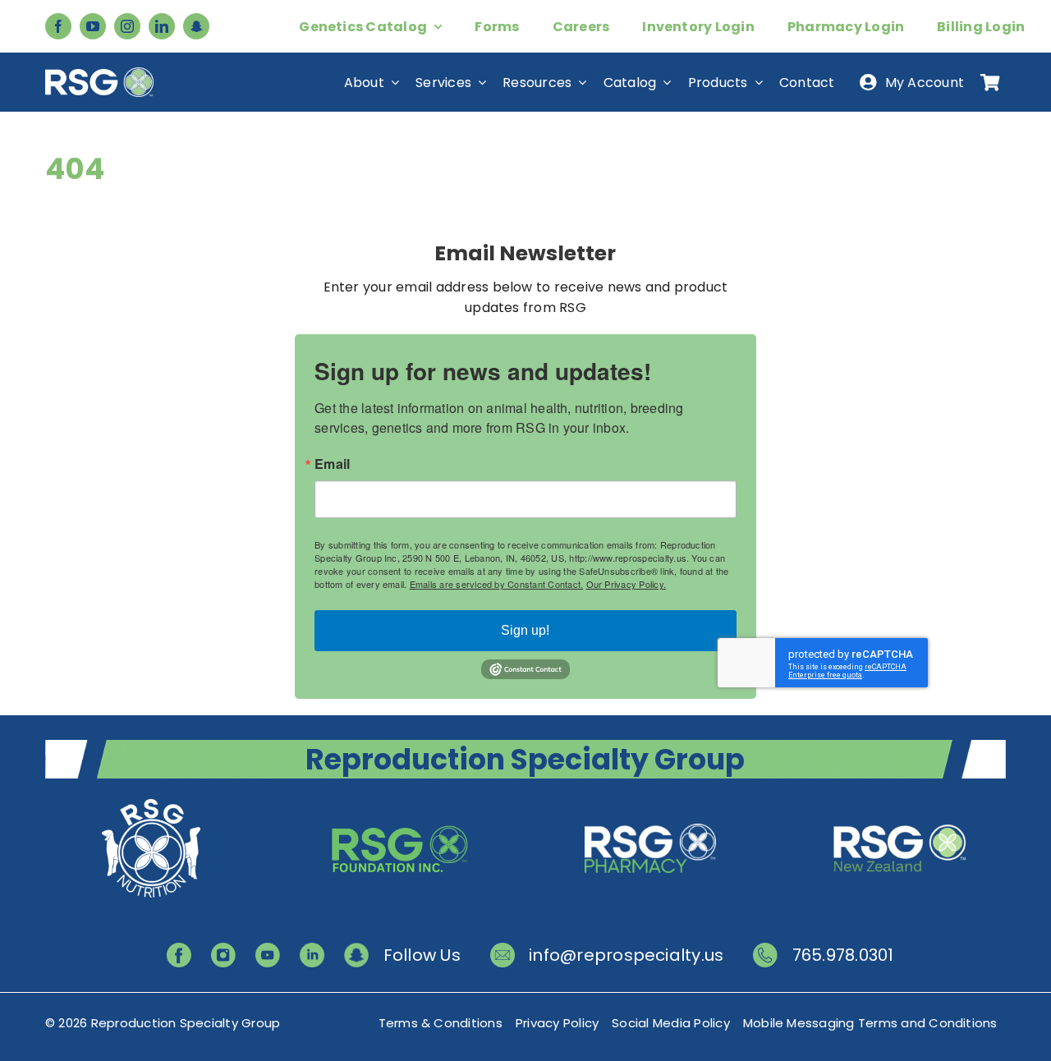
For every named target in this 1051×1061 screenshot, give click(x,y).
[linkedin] (162, 26)
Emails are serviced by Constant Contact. (497, 583)
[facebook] (58, 26)
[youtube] (93, 26)
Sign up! (525, 630)
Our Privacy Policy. (626, 583)
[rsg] (99, 73)
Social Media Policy (671, 1022)
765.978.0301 (843, 955)
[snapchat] (196, 26)
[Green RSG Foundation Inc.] (400, 801)
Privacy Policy (557, 1022)
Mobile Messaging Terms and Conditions (870, 1022)
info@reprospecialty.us (626, 955)
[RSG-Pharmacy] (650, 801)
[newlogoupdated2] (151, 801)
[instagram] (127, 26)
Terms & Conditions (441, 1022)
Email (332, 464)
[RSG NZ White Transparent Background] (900, 801)
